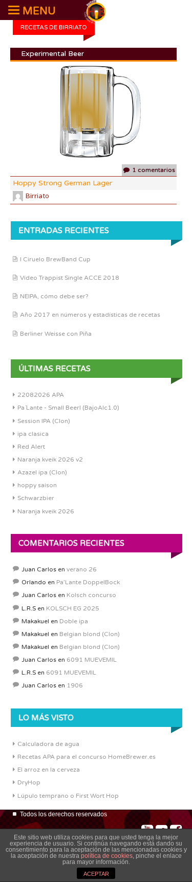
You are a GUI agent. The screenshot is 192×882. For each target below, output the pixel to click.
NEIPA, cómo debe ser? (54, 296)
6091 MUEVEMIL (92, 659)
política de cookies (107, 855)
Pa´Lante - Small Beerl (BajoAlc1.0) (68, 407)
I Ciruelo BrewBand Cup (55, 259)
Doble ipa (73, 621)
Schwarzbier (35, 498)
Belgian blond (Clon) (89, 634)
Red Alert (31, 446)
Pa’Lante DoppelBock (88, 582)
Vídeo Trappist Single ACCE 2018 (69, 277)
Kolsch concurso (91, 595)
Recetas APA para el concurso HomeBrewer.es (86, 756)
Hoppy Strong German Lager (62, 183)
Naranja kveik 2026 (45, 511)
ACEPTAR (96, 874)
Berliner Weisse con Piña (56, 333)
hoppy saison (37, 485)
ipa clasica (33, 433)
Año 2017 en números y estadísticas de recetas (90, 314)
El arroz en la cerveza (48, 769)
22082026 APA (40, 394)
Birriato (37, 196)
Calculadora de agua (48, 743)
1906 (75, 685)
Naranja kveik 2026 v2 (50, 459)
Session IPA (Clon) (43, 421)
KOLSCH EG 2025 (72, 608)
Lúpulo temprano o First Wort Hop (68, 795)
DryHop (28, 782)
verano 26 (82, 569)
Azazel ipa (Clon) (42, 472)
